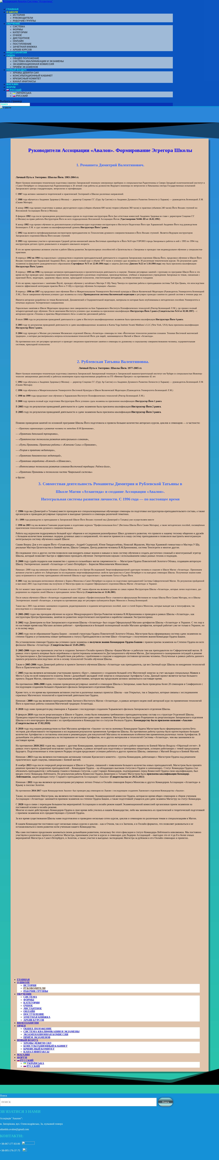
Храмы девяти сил (26, 72)
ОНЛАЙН (18, 41)
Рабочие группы (24, 20)
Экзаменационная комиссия (33, 64)
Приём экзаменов (25, 67)
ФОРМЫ (18, 29)
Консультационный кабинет (33, 75)
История (19, 15)
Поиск (3, 1095)
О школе (12, 12)
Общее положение (26, 58)
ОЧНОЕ (17, 35)
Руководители (23, 18)
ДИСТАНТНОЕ (21, 38)
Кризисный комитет (27, 78)
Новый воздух (16, 69)
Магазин (12, 84)
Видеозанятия (16, 52)
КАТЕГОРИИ (20, 32)
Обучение (13, 23)
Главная (12, 9)
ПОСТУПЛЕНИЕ (22, 43)
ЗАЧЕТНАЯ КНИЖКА (25, 46)
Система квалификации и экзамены (38, 61)
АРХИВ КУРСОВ (22, 49)
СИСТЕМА (19, 26)
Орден (10, 55)
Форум (11, 87)
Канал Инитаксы (24, 81)
